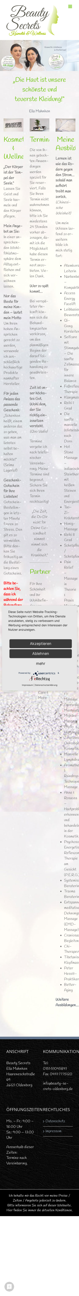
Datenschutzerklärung (46, 685)
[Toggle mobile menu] (70, 6)
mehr (40, 663)
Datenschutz (55, 1121)
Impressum (54, 1131)
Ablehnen (40, 653)
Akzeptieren (40, 643)
